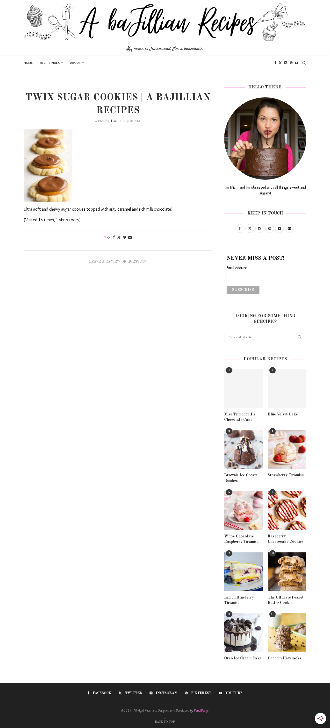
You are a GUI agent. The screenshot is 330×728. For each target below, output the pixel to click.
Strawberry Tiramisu (286, 475)
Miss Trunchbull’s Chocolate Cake (239, 417)
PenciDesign (201, 710)
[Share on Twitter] (119, 237)
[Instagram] (285, 63)
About (75, 62)
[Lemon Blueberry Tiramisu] (243, 571)
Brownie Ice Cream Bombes (240, 478)
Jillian (113, 121)
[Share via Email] (130, 237)
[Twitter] (280, 63)
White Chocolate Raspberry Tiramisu (241, 539)
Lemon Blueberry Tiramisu (239, 600)
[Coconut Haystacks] (287, 632)
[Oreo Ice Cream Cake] (243, 632)
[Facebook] (275, 63)
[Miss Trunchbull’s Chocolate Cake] (243, 388)
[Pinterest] (291, 63)
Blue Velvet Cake (283, 414)
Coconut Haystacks (284, 658)
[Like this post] (108, 237)
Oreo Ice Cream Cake (243, 658)
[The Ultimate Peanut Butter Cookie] (287, 571)
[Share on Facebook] (114, 237)
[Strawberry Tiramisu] (287, 449)
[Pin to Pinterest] (124, 237)
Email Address (237, 267)
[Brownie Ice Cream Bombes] (243, 449)
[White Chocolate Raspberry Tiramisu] (243, 510)
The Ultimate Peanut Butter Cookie (286, 600)
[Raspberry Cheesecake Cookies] (287, 510)
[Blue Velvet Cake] (287, 388)
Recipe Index (50, 62)
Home (28, 62)
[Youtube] (296, 63)
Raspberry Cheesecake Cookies (285, 539)
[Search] (303, 63)
